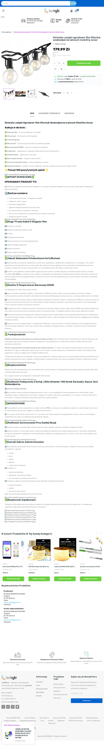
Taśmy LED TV (44, 718)
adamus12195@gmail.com (12, 602)
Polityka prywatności (60, 694)
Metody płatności (42, 689)
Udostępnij (64, 92)
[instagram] (13, 707)
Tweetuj (68, 92)
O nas (38, 685)
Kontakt (39, 696)
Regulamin (57, 691)
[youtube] (17, 707)
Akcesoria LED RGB (59, 718)
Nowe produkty (58, 684)
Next (46, 61)
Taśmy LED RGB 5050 (13, 718)
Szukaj (73, 3)
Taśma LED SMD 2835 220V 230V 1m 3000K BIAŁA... (65, 567)
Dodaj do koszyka (84, 63)
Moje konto (57, 698)
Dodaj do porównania (61, 69)
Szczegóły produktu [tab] (49, 113)
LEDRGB (5, 564)
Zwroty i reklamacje (93, 720)
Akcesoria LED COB (75, 718)
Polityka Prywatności (76, 720)
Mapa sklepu (40, 692)
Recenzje (69, 113)
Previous (6, 61)
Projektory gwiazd (10, 720)
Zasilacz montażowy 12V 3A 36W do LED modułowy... (90, 567)
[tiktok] (8, 707)
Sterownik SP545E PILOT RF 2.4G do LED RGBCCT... (13, 567)
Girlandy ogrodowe (92, 718)
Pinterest (72, 92)
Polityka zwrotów (59, 688)
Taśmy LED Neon (29, 718)
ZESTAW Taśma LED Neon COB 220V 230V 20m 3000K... (39, 567)
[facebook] (3, 707)
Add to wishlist (55, 69)
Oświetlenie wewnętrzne (28, 720)
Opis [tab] (32, 113)
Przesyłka (39, 682)
